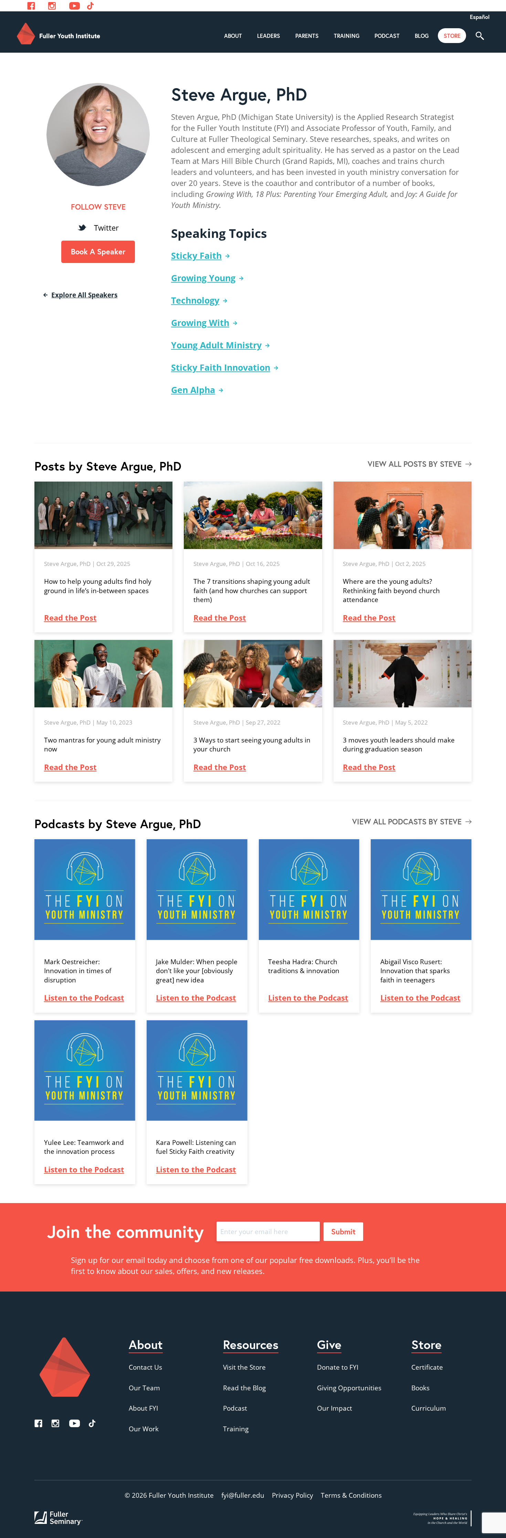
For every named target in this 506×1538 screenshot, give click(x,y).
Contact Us (145, 1367)
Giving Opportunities (349, 1387)
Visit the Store (244, 1367)
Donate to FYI (337, 1367)
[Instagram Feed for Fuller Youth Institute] (52, 6)
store (452, 35)
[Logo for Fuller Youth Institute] (59, 33)
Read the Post (70, 617)
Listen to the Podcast (84, 997)
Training (236, 1428)
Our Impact (334, 1408)
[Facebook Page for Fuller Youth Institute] (31, 6)
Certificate (427, 1367)
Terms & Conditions (351, 1495)
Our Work (144, 1428)
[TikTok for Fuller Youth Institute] (92, 1423)
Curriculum (428, 1408)
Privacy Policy (292, 1495)
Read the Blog (244, 1387)
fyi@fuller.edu (242, 1495)
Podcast (235, 1408)
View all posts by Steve (415, 464)
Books (420, 1387)
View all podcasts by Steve (407, 821)
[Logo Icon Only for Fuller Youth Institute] (64, 1367)
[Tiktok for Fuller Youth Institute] (90, 6)
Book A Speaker (98, 251)
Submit (343, 1231)
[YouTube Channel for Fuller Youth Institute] (74, 6)
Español (479, 17)
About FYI (143, 1408)
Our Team (144, 1387)
